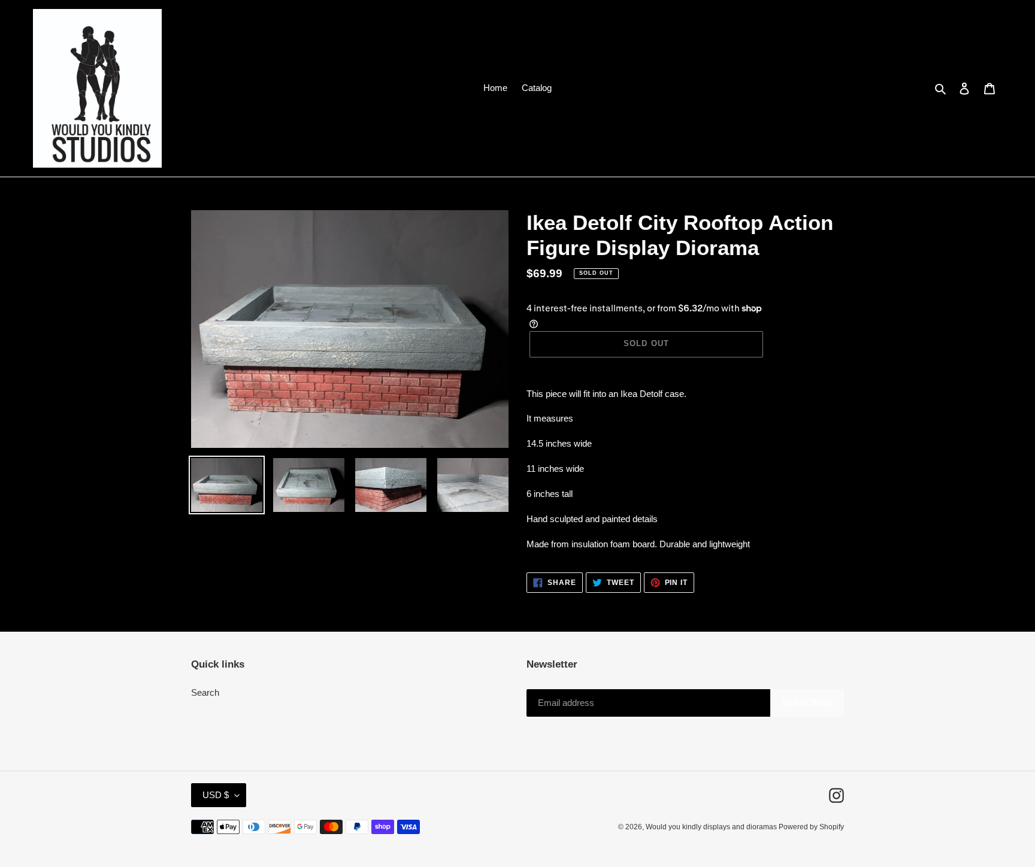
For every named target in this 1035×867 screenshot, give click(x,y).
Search (205, 692)
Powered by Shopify (811, 827)
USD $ (215, 795)
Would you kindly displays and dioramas (712, 827)
